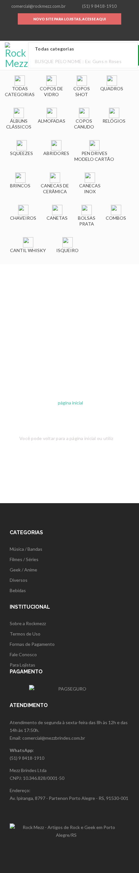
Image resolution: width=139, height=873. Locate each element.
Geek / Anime (23, 569)
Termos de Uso (25, 633)
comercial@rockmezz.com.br (38, 6)
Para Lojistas (22, 665)
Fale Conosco (23, 654)
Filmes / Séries (24, 559)
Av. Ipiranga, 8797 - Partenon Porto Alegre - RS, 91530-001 (69, 798)
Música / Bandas (26, 549)
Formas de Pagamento (32, 644)
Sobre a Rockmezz (28, 623)
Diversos (18, 580)
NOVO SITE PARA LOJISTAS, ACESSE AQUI (69, 19)
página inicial (70, 402)
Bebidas (18, 590)
